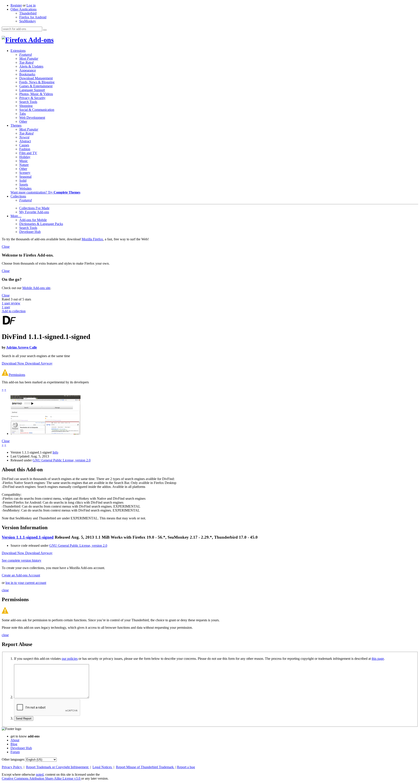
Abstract (25, 141)
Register (16, 5)
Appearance (27, 70)
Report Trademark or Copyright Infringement (57, 767)
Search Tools (28, 102)
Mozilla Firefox (92, 239)
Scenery (24, 173)
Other (23, 121)
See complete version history (21, 560)
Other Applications (23, 9)
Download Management (36, 78)
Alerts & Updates (31, 66)
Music (23, 161)
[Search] (45, 30)
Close (6, 246)
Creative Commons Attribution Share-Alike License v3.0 (41, 778)
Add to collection (14, 311)
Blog (13, 744)
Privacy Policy (12, 767)
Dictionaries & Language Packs (41, 224)
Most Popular (28, 58)
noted (40, 774)
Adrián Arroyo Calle (21, 347)
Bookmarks (27, 74)
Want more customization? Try (45, 192)
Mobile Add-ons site (36, 288)
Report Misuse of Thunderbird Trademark (145, 767)
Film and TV (28, 153)
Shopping (26, 106)
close (5, 590)
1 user (6, 307)
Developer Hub (30, 232)
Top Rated (26, 62)
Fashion (24, 149)
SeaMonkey (27, 21)
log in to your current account (25, 583)
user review (11, 303)
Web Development (32, 117)
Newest (24, 137)
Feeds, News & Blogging (36, 82)
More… (15, 216)
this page (378, 658)
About (14, 740)
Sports (23, 184)
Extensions (18, 50)
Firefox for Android (32, 17)
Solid (22, 180)
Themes (15, 125)
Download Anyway (38, 363)
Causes (24, 145)
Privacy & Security (32, 98)
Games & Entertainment (35, 86)
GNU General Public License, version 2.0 (62, 460)
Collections (18, 196)
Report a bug (186, 767)
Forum (15, 752)
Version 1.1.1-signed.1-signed (28, 537)
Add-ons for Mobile (33, 220)
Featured (25, 54)
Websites (25, 188)
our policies (70, 658)
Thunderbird (28, 13)
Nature (24, 165)
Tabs (22, 113)
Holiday (24, 157)
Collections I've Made (34, 208)
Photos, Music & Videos (36, 94)
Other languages (13, 759)
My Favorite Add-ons (34, 212)
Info (55, 452)
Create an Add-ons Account (21, 575)
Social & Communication (36, 110)
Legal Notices (103, 767)
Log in (31, 5)
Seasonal (25, 176)
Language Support (32, 90)
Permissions (17, 375)
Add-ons (40, 40)
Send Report (24, 718)
